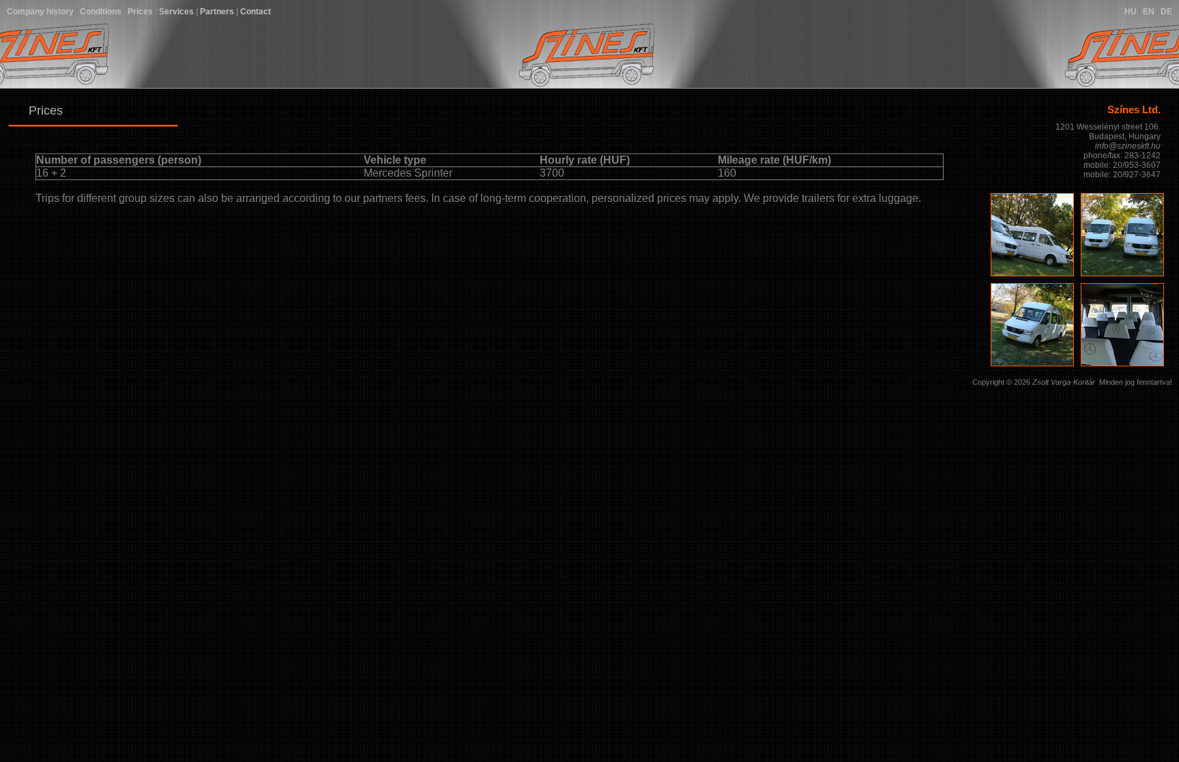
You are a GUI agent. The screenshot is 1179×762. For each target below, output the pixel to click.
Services (176, 11)
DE (1166, 11)
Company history (40, 11)
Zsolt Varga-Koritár (1063, 382)
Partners (217, 11)
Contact (255, 11)
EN (1148, 11)
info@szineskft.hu (1128, 146)
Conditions (100, 11)
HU (1130, 11)
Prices (140, 11)
